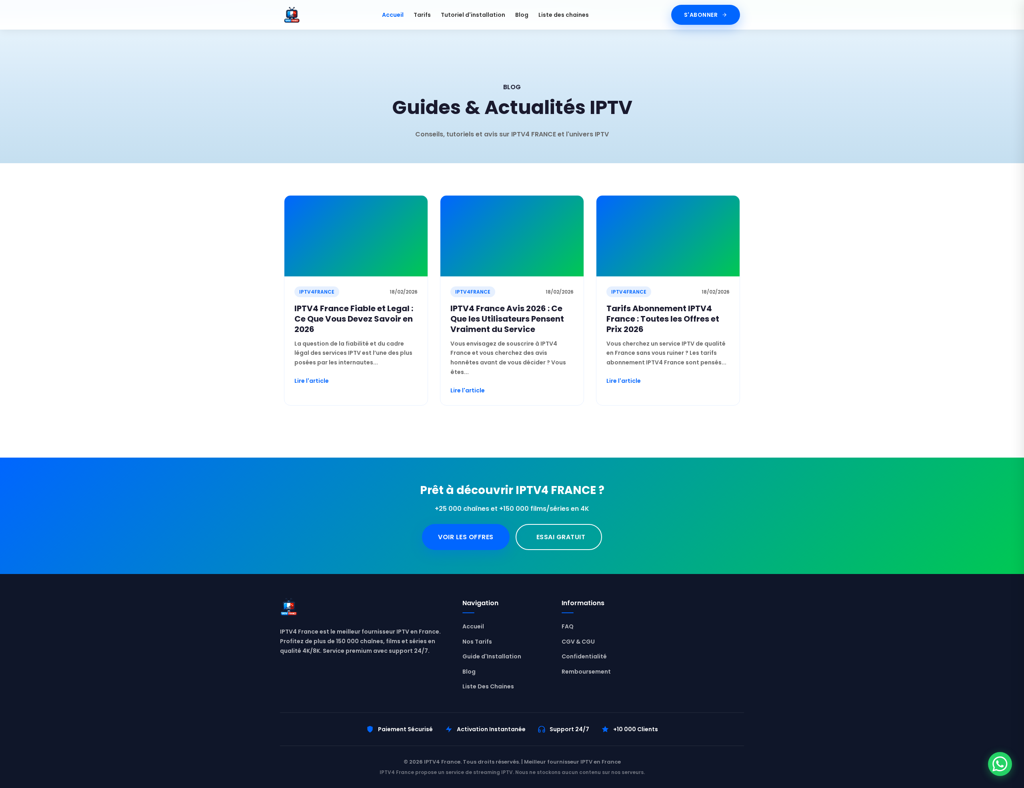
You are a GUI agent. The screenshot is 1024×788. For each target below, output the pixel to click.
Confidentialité (584, 656)
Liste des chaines (563, 15)
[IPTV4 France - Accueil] (292, 15)
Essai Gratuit (561, 537)
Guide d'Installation (491, 656)
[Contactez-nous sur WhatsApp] (1000, 764)
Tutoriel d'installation (473, 15)
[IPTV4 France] (363, 608)
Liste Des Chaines (488, 686)
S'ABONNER (701, 15)
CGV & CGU (578, 642)
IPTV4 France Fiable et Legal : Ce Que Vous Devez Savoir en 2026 (353, 319)
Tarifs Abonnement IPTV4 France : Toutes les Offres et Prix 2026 (662, 319)
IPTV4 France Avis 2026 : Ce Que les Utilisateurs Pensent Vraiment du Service (507, 319)
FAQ (568, 626)
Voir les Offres (466, 537)
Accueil (393, 15)
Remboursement (586, 672)
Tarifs (422, 15)
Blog (521, 15)
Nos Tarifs (477, 642)
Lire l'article (311, 381)
